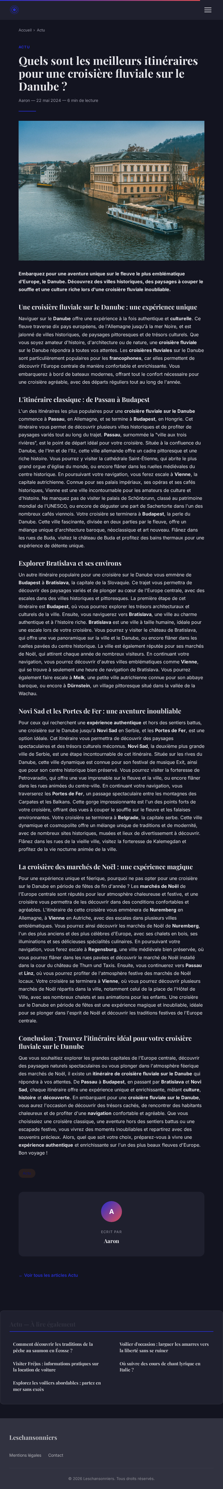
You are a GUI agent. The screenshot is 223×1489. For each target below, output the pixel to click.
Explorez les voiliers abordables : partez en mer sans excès (57, 1386)
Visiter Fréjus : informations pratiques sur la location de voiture (56, 1367)
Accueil (25, 30)
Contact (55, 1455)
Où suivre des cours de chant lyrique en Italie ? (160, 1367)
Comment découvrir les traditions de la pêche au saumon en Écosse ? (53, 1347)
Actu (41, 30)
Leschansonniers (33, 1437)
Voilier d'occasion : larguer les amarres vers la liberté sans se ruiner (164, 1347)
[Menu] (208, 10)
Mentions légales (25, 1455)
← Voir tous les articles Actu (48, 1275)
